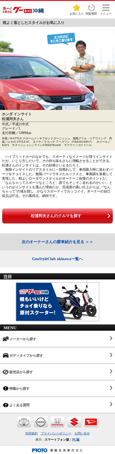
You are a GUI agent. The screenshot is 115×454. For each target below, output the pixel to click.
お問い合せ (82, 433)
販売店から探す (21, 372)
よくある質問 (19, 405)
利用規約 (31, 433)
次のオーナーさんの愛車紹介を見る (53, 242)
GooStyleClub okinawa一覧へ (57, 259)
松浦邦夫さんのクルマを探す (56, 216)
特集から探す (19, 389)
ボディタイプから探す (26, 355)
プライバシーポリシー (56, 433)
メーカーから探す (22, 339)
